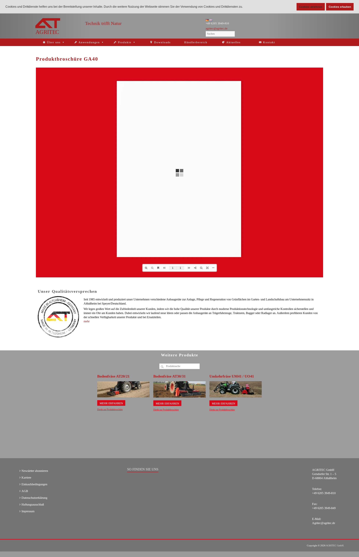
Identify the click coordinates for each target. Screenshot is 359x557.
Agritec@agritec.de (323, 523)
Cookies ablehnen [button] (310, 6)
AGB (25, 491)
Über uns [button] (54, 42)
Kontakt (269, 42)
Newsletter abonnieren (35, 470)
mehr (87, 321)
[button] (244, 6)
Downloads (162, 42)
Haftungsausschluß (33, 504)
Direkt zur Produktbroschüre (110, 409)
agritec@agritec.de (217, 28)
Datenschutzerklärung (34, 497)
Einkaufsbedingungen (34, 484)
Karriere (26, 477)
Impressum (28, 511)
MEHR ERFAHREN (111, 403)
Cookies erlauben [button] (340, 6)
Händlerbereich (195, 42)
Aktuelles (233, 42)
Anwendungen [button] (89, 42)
